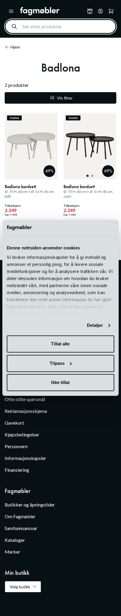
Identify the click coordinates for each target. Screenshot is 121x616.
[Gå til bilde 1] (87, 176)
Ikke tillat (60, 382)
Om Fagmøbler (20, 516)
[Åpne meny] (11, 11)
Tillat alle (60, 344)
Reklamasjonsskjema (26, 411)
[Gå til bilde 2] (92, 176)
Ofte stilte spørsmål (25, 399)
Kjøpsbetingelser (22, 434)
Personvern (16, 446)
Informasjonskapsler (25, 458)
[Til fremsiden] (52, 11)
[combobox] (60, 26)
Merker (12, 551)
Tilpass (57, 363)
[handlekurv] (100, 11)
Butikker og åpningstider (30, 504)
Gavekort (14, 422)
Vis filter (65, 97)
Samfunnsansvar (21, 528)
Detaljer (95, 325)
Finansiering (17, 470)
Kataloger (15, 540)
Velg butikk (20, 586)
